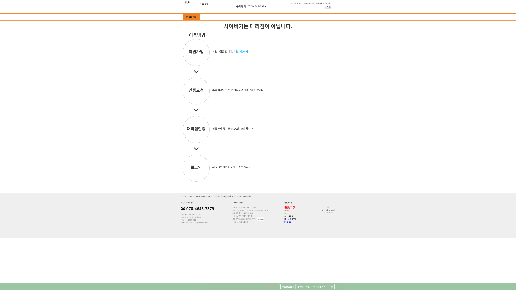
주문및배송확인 (309, 3)
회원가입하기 (240, 51)
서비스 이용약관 (289, 216)
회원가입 (300, 3)
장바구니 (319, 3)
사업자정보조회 (260, 219)
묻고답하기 (327, 3)
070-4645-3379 (199, 209)
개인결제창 (289, 207)
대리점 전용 (287, 222)
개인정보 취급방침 (290, 219)
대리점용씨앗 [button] (190, 17)
